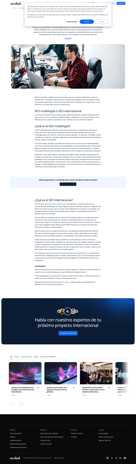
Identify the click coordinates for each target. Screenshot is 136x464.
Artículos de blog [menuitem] (45, 444)
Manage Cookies (59, 458)
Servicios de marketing (68, 184)
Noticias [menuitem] (12, 437)
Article (16, 357)
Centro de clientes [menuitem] (77, 433)
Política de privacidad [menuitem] (106, 437)
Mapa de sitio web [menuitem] (105, 440)
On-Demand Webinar (48, 357)
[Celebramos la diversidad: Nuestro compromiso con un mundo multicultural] (96, 380)
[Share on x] (112, 458)
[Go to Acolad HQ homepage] (16, 3)
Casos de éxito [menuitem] (45, 440)
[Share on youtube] (125, 458)
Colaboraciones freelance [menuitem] (18, 447)
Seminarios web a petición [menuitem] (49, 433)
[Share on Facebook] (107, 458)
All (11, 357)
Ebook (36, 357)
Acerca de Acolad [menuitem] (15, 433)
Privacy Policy (99, 11)
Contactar (121, 3)
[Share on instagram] (116, 458)
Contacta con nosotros (68, 333)
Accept (87, 21)
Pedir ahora (111, 3)
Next (20, 404)
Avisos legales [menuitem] (103, 433)
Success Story (26, 357)
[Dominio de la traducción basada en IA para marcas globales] (60, 380)
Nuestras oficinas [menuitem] (15, 440)
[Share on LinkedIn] (120, 458)
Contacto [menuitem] (74, 437)
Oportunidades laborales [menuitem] (18, 444)
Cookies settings (72, 21)
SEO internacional (59, 204)
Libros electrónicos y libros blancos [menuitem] (51, 437)
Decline (102, 21)
